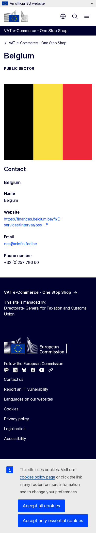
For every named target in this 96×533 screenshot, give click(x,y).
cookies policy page (37, 477)
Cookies (11, 408)
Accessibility (15, 438)
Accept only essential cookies (53, 520)
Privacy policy (16, 418)
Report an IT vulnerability (26, 389)
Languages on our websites (28, 399)
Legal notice (15, 428)
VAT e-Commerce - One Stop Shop (37, 43)
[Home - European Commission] (16, 16)
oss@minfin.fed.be (20, 243)
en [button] (63, 16)
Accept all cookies (41, 505)
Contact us (13, 379)
